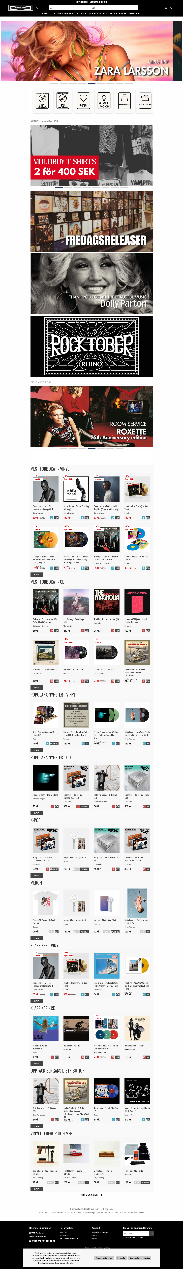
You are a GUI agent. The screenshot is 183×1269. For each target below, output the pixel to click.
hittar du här (69, 1263)
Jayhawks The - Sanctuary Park (45, 669)
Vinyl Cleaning (38, 1177)
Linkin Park (67, 1049)
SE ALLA (36, 574)
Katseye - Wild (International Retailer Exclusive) (135, 621)
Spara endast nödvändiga (140, 1258)
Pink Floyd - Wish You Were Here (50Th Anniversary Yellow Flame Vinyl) (136, 985)
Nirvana (35, 1052)
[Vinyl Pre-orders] (42, 100)
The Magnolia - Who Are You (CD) (106, 619)
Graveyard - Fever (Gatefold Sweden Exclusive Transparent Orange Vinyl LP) (44, 559)
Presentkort (134, 13)
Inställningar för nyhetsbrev (134, 1237)
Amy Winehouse (100, 1052)
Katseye (127, 626)
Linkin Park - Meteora (71, 1045)
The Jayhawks (38, 673)
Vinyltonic (128, 1175)
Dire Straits (98, 989)
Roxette (127, 513)
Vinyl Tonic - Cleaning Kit (134, 1170)
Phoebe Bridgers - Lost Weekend (45, 794)
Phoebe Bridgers (39, 798)
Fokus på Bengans (96, 13)
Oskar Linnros (38, 513)
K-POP (65, 13)
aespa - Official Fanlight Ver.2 (74, 857)
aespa (65, 861)
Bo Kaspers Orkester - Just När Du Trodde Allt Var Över (106, 558)
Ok (151, 1233)
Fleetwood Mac (130, 1049)
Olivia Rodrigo (129, 739)
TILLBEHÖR (81, 13)
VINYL (44, 13)
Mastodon (67, 673)
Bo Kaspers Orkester (102, 563)
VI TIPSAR (110, 13)
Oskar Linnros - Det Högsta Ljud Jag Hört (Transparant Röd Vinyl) (106, 508)
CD (50, 13)
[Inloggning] (171, 8)
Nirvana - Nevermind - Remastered (41, 1047)
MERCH (72, 13)
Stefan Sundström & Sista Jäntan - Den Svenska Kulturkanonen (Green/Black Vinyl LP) (76, 1113)
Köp (56, 932)
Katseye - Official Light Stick (105, 920)
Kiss (34, 739)
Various (66, 739)
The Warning (68, 626)
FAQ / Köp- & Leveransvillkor (70, 1238)
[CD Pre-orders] (63, 100)
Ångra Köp (63, 1232)
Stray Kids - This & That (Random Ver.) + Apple (133, 859)
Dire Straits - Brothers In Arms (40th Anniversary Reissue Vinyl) (106, 984)
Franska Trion (129, 1115)
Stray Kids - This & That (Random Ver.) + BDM (72, 796)
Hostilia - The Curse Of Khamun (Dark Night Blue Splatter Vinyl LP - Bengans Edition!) (75, 559)
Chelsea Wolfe (99, 673)
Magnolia (97, 623)
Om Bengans (64, 1235)
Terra (96, 1115)
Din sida (94, 1235)
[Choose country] (166, 8)
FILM (59, 13)
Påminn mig (54, 743)
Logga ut (95, 1238)
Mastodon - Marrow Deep (73, 669)
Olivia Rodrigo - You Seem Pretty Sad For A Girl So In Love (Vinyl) (137, 734)
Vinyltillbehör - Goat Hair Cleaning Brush (103, 1172)
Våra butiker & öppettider (100, 1232)
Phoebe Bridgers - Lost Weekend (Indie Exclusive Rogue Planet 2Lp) (106, 735)
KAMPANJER (121, 13)
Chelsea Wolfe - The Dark (104, 669)
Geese (35, 927)
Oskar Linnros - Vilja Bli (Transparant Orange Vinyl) (43, 508)
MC (54, 13)
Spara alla (121, 1258)
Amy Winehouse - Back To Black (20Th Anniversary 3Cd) (106, 1047)
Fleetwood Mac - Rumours (134, 1045)
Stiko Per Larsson (100, 801)
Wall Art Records (69, 1177)
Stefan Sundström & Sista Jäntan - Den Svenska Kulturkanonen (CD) (134, 672)
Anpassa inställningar (104, 1258)
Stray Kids (67, 801)
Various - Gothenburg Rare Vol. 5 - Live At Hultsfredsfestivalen (76, 734)
